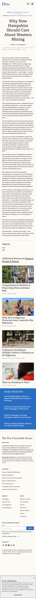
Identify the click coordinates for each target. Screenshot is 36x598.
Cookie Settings (18, 594)
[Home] (17, 438)
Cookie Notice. (14, 591)
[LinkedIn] (9, 545)
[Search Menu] (28, 4)
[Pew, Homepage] (6, 4)
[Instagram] (6, 545)
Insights (4, 496)
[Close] (34, 578)
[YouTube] (14, 545)
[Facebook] (3, 545)
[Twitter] (11, 545)
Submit (30, 528)
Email (3, 525)
